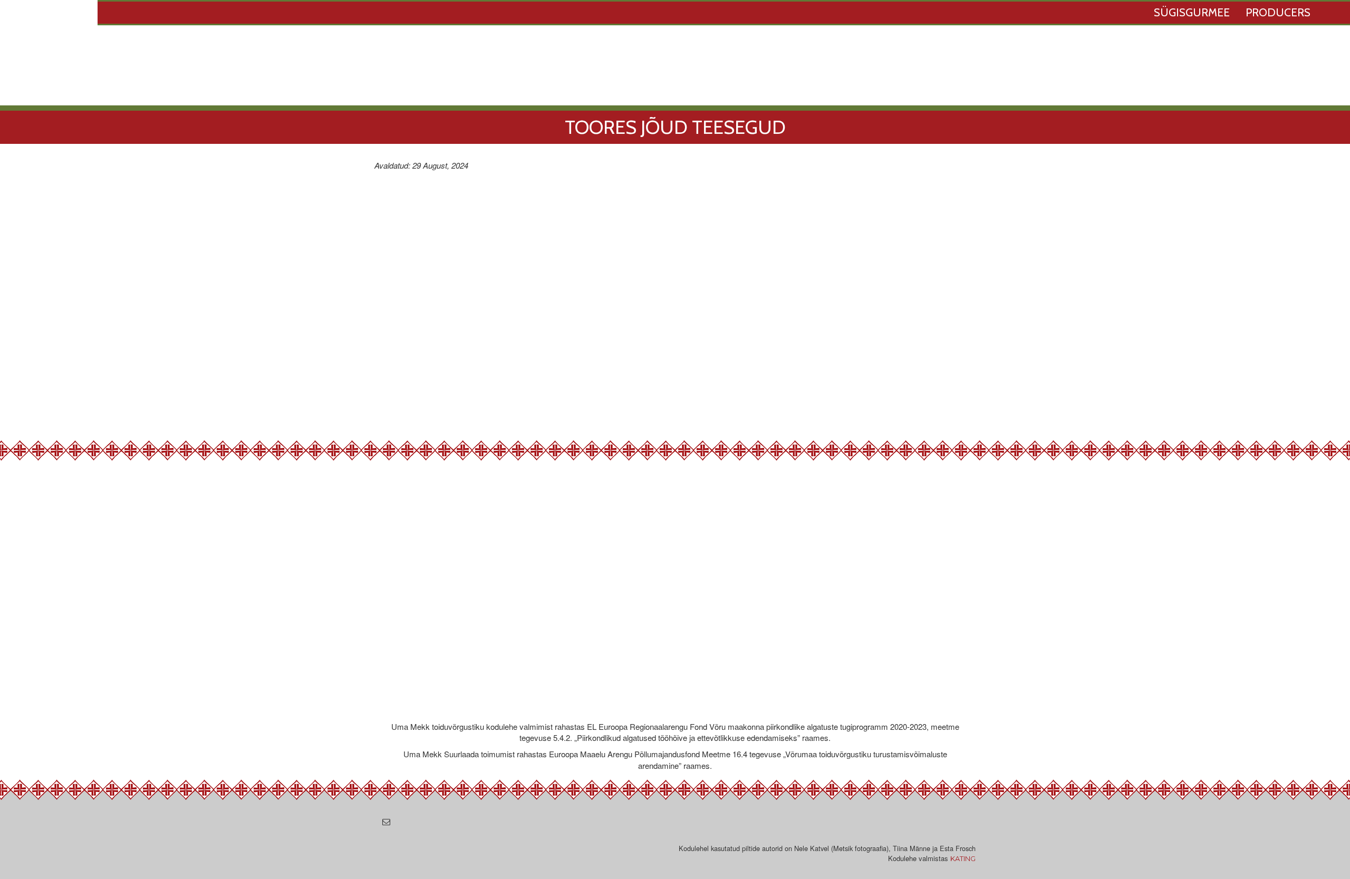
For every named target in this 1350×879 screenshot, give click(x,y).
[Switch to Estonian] (1334, 14)
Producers (1278, 12)
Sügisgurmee (1192, 12)
